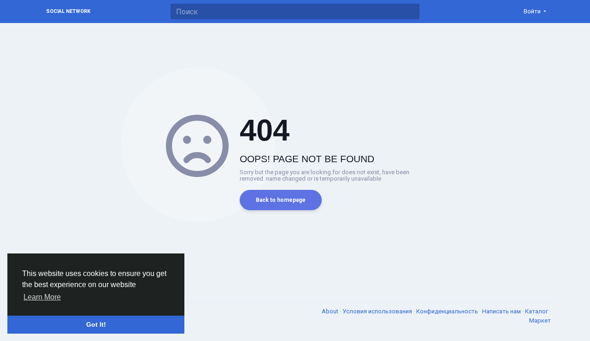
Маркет (540, 320)
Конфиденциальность (447, 311)
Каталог (537, 311)
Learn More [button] (42, 297)
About (331, 311)
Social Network (68, 11)
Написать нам (502, 311)
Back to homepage (281, 200)
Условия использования (377, 311)
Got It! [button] (96, 324)
